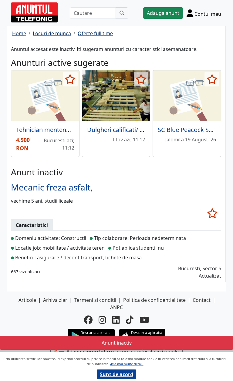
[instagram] (102, 319)
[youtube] (144, 319)
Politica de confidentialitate (154, 300)
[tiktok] (129, 319)
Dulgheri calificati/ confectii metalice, (139, 130)
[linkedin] (116, 319)
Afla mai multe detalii (127, 364)
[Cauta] (122, 13)
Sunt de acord (116, 374)
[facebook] (88, 319)
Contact (202, 300)
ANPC (116, 307)
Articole (27, 300)
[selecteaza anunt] (70, 79)
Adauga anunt (163, 13)
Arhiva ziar (55, 300)
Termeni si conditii (95, 300)
